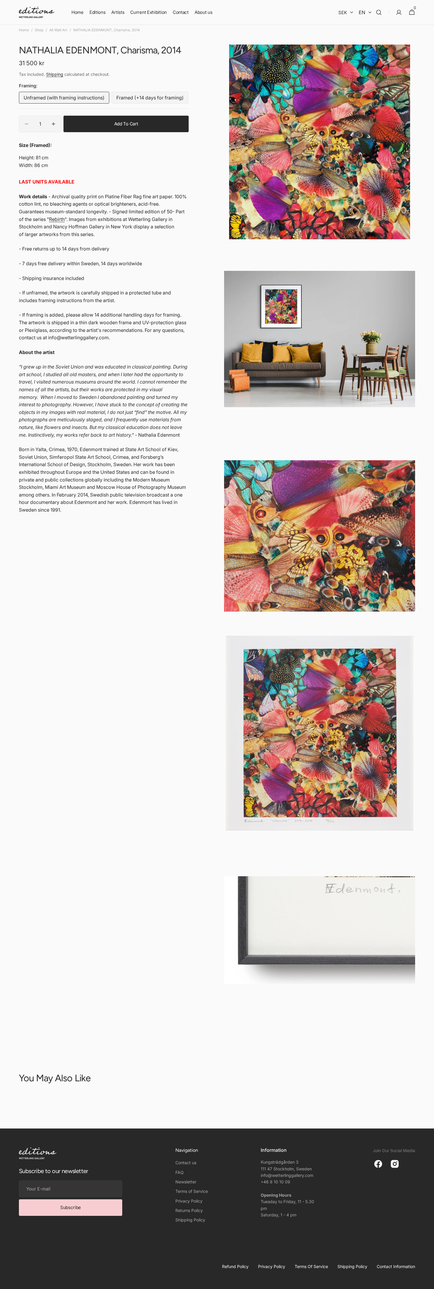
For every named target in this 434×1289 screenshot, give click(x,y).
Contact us (185, 1162)
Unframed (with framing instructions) (64, 99)
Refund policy (235, 1266)
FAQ (179, 1172)
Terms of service (311, 1266)
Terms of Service (191, 1191)
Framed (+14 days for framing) (150, 99)
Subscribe (70, 1207)
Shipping (54, 74)
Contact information (396, 1266)
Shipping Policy (190, 1219)
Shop (39, 30)
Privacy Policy (189, 1200)
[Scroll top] (427, 1282)
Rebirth (57, 219)
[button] (378, 12)
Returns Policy (189, 1210)
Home (24, 30)
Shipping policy (352, 1266)
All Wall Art (58, 30)
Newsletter (185, 1181)
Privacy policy (271, 1266)
